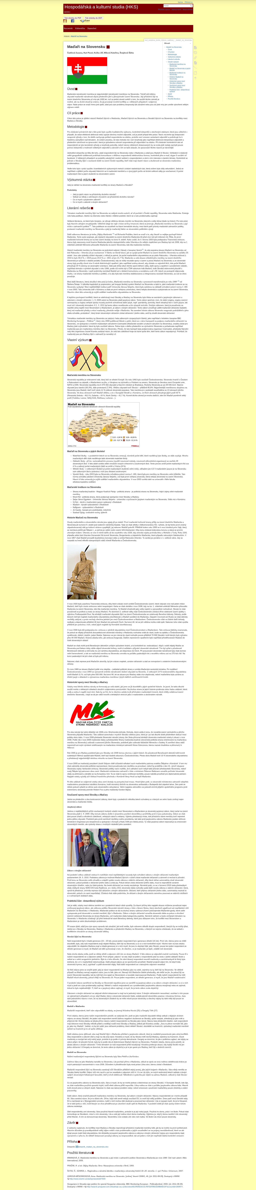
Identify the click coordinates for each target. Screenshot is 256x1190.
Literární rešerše (174, 59)
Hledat (191, 6)
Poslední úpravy (164, 9)
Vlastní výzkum (173, 62)
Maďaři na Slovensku (79, 36)
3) (142, 249)
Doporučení (91, 28)
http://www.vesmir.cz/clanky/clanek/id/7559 (87, 1179)
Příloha (170, 96)
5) (94, 320)
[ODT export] (195, 72)
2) (113, 234)
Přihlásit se (189, 2)
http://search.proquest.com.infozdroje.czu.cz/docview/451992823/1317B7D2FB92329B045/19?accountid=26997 (134, 1187)
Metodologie (172, 54)
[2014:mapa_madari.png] (103, 424)
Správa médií (176, 9)
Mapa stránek (188, 9)
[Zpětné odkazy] (195, 57)
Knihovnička (80, 28)
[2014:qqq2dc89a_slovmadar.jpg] (98, 847)
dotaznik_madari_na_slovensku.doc (93, 1147)
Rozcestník (68, 28)
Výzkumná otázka (174, 57)
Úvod (170, 50)
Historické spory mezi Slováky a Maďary (177, 82)
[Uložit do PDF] (195, 62)
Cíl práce (171, 52)
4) (178, 281)
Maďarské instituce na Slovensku (177, 74)
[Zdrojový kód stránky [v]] (195, 47)
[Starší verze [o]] (195, 52)
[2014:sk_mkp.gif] (92, 713)
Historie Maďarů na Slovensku (176, 78)
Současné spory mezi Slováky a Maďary (177, 86)
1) (90, 226)
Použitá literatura (174, 99)
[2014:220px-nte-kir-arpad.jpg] (82, 572)
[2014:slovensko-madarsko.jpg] (87, 70)
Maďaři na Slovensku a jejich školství (179, 69)
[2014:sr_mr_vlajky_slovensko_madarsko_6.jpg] (87, 357)
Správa (180, 2)
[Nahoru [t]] (195, 77)
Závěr (170, 94)
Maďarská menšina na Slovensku (177, 65)
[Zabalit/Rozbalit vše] (195, 67)
